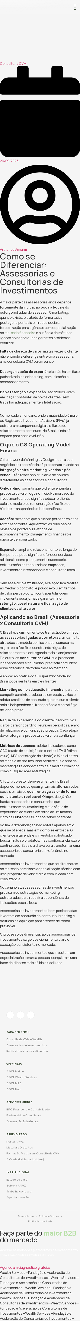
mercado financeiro (20, 332)
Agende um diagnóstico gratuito (25, 1267)
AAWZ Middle (15, 1071)
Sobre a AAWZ (16, 1185)
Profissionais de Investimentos (27, 1051)
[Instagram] (10, 1015)
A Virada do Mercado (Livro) (25, 1159)
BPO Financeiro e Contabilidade (28, 1109)
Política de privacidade (40, 1221)
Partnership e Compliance (24, 1115)
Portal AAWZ (15, 1141)
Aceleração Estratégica (22, 1121)
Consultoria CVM (13, 63)
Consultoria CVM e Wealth (24, 1039)
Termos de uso (26, 1216)
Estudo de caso (17, 1179)
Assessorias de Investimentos (26, 1045)
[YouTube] (20, 1015)
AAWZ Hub (13, 1089)
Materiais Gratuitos (19, 1147)
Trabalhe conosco (19, 1191)
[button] (75, 7)
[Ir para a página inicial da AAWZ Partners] (37, 7)
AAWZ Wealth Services (21, 1077)
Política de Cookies (49, 1216)
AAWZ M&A (13, 1083)
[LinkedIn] (31, 1015)
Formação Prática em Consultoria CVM (32, 1153)
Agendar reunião (17, 1197)
